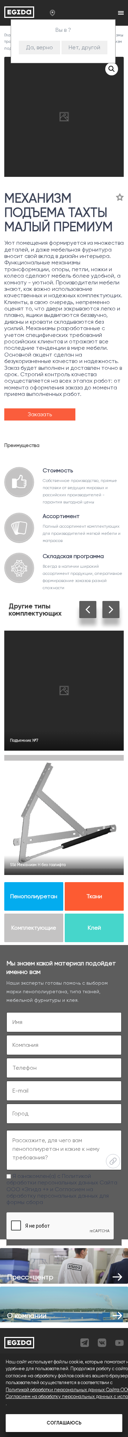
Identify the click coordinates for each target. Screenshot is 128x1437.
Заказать (40, 414)
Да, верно (39, 47)
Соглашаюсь (64, 1423)
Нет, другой (84, 47)
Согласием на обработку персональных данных (52, 1192)
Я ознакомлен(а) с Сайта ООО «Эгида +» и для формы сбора (61, 1189)
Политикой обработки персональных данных (52, 1179)
